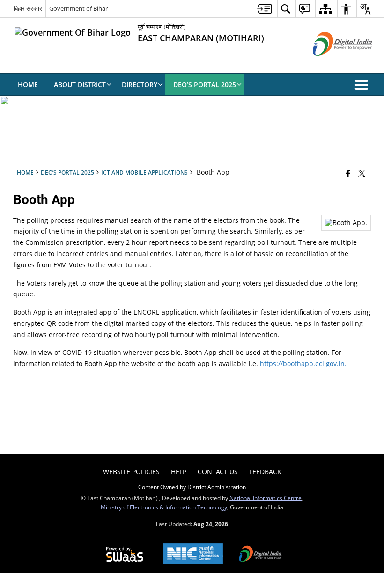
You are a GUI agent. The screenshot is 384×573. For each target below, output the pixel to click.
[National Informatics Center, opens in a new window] (193, 554)
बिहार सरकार (28, 8)
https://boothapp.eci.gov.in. (303, 363)
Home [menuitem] (28, 84)
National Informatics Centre (265, 497)
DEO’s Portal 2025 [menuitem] (204, 84)
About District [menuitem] (80, 84)
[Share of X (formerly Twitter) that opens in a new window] (362, 173)
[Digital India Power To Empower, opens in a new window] (260, 554)
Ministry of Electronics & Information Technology (164, 507)
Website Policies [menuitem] (131, 471)
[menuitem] (264, 8)
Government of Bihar (78, 8)
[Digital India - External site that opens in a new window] (331, 63)
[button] (363, 85)
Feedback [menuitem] (265, 471)
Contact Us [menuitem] (218, 471)
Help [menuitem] (178, 471)
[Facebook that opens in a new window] (348, 173)
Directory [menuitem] (139, 84)
